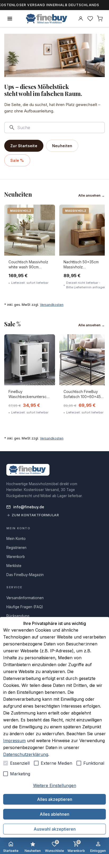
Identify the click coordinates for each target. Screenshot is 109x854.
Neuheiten (62, 145)
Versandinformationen (25, 598)
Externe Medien (56, 763)
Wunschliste (54, 846)
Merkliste (13, 566)
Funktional (93, 763)
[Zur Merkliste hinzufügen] (47, 212)
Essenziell (20, 763)
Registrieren (16, 548)
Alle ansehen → (91, 195)
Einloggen (98, 851)
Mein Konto (16, 538)
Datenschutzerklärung (25, 754)
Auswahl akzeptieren (55, 829)
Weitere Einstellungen (54, 785)
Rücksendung (17, 616)
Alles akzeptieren (54, 799)
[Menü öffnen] (9, 18)
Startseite (11, 851)
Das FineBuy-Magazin (25, 575)
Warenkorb (76, 846)
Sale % (17, 160)
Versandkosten (51, 305)
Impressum (14, 740)
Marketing (20, 773)
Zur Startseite (23, 145)
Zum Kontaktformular (35, 515)
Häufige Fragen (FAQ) (24, 607)
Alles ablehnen (54, 814)
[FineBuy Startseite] (47, 18)
